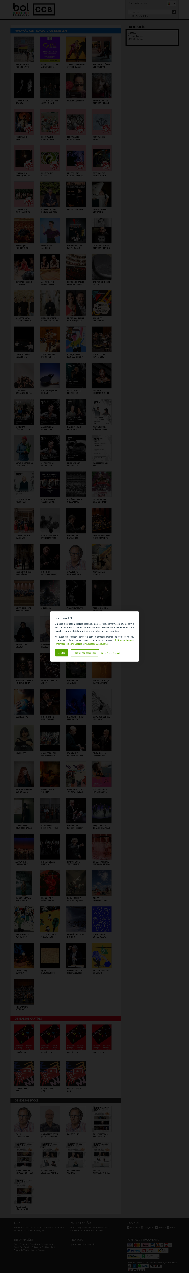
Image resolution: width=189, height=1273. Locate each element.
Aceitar (61, 652)
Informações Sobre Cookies (68, 643)
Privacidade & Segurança (96, 643)
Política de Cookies (124, 640)
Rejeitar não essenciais (85, 652)
